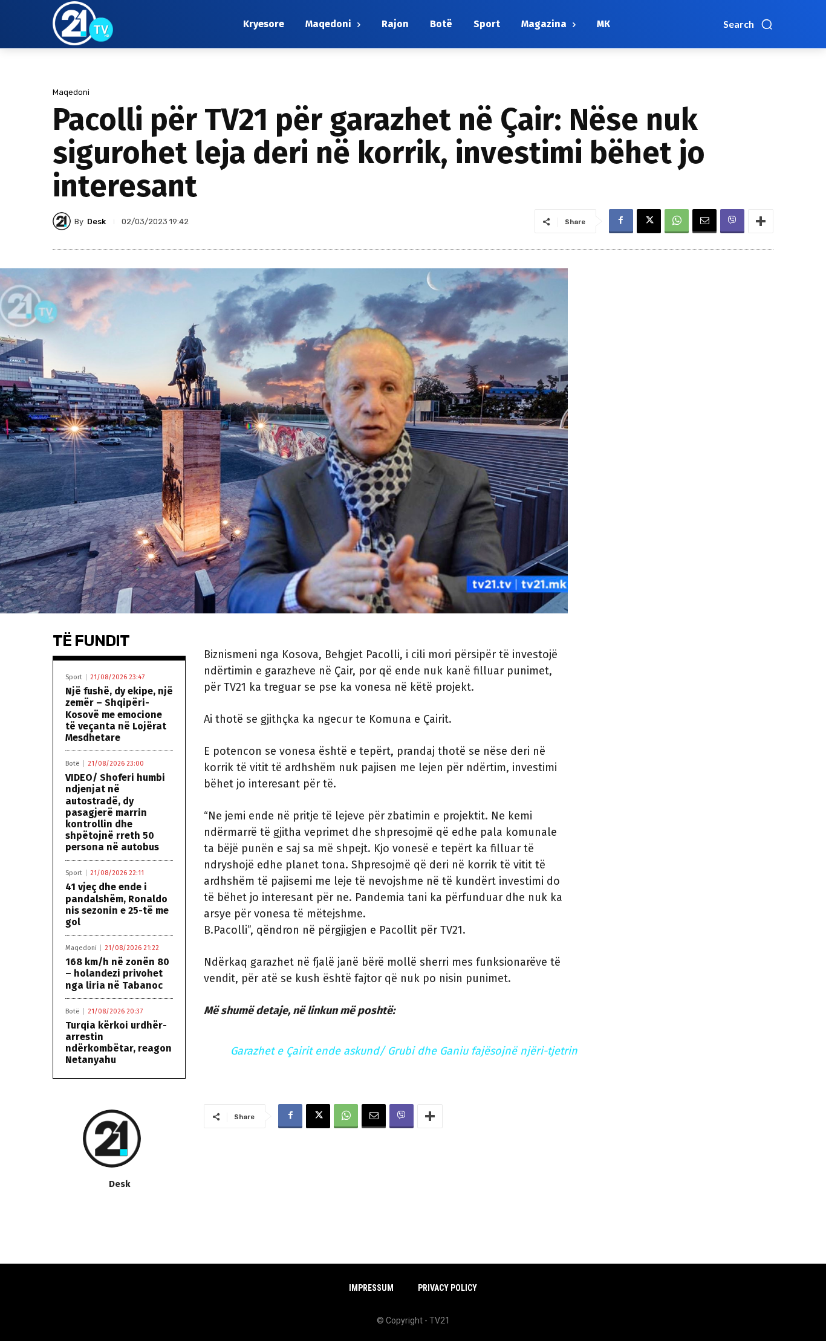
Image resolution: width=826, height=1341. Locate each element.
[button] (748, 24)
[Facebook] (621, 221)
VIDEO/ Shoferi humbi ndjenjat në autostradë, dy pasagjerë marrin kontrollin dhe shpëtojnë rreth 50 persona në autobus (115, 812)
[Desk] (63, 221)
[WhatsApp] (677, 221)
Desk (96, 221)
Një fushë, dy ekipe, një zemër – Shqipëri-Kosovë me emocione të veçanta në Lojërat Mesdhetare (119, 714)
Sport (73, 677)
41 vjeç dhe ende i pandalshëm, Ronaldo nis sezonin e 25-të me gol (117, 904)
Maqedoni (71, 92)
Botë (72, 763)
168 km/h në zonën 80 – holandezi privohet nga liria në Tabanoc (117, 973)
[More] (760, 221)
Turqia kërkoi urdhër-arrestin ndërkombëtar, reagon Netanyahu (118, 1042)
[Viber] (732, 221)
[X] (649, 221)
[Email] (704, 221)
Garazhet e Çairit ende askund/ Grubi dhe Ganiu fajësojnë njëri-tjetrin (403, 1051)
